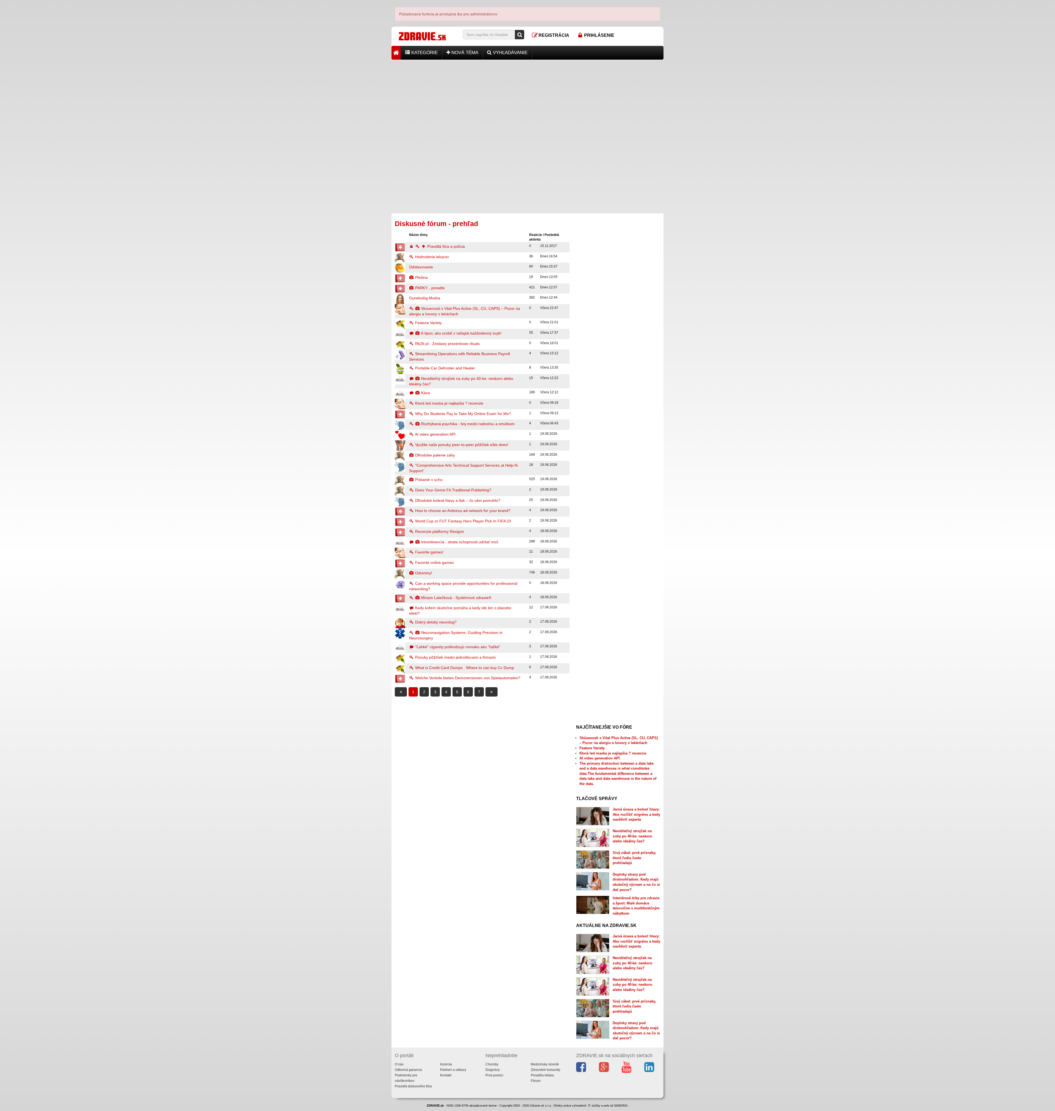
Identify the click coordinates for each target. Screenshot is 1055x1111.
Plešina (421, 277)
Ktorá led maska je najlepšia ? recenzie (448, 403)
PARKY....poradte (429, 288)
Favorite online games (434, 562)
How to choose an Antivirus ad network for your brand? (462, 510)
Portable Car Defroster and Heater (444, 368)
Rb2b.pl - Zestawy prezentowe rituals (447, 343)
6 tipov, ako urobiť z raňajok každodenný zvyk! (460, 333)
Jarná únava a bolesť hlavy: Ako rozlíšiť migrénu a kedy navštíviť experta (636, 814)
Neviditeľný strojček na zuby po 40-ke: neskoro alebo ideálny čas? (632, 836)
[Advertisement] (527, 98)
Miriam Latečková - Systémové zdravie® (455, 597)
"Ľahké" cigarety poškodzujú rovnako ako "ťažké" (457, 647)
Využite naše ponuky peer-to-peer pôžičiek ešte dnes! (461, 444)
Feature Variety (428, 323)
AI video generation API (435, 434)
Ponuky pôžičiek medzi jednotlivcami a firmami (455, 657)
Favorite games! (428, 552)
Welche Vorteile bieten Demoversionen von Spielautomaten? (467, 678)
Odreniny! (423, 573)
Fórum (535, 1081)
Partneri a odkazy (453, 1070)
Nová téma (464, 52)
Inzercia (446, 1064)
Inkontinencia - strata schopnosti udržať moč (459, 542)
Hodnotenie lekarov (431, 257)
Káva (425, 393)
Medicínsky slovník (545, 1064)
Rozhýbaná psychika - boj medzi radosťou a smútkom (467, 424)
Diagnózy (492, 1070)
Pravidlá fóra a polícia (445, 246)
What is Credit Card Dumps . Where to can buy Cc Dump (464, 668)
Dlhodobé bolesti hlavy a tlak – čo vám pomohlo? (457, 500)
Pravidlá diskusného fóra (413, 1086)
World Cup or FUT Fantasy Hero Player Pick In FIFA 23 (462, 521)
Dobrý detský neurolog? (435, 622)
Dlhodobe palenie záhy (434, 455)
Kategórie (424, 52)
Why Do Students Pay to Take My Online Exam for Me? (462, 413)
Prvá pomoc (494, 1075)
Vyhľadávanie (510, 52)
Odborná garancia (408, 1070)
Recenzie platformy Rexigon (439, 531)
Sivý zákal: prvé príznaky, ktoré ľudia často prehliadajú (634, 858)
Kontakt (445, 1075)
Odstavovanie (421, 267)
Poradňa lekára (542, 1075)
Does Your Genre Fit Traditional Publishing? (452, 490)
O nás (399, 1064)
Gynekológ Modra (424, 298)
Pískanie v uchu (428, 479)
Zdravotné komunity (545, 1070)
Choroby (491, 1064)
